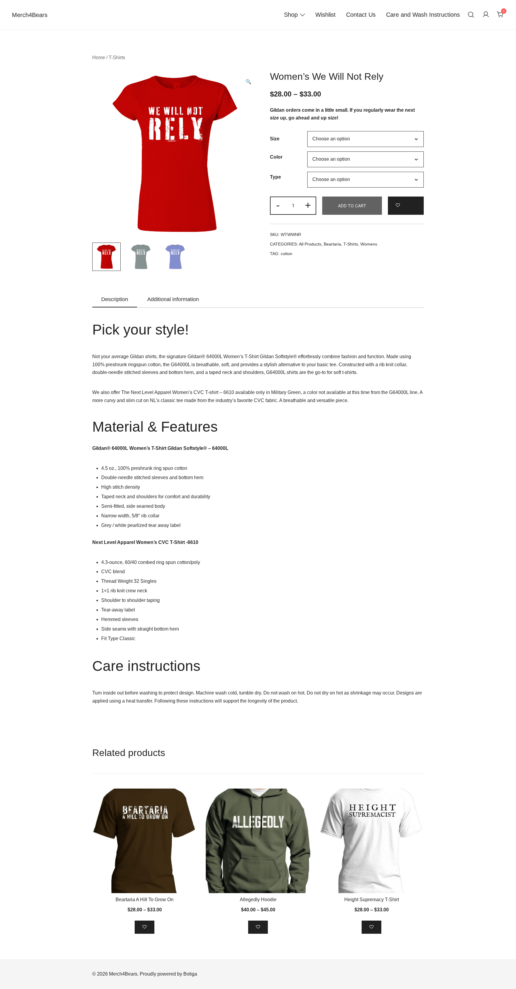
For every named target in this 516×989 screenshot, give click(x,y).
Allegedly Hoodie (258, 899)
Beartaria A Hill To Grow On (144, 899)
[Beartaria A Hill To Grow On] (144, 841)
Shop (291, 14)
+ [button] (308, 205)
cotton (286, 253)
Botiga (190, 973)
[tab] (114, 299)
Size (275, 138)
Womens (368, 244)
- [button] (278, 205)
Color (276, 157)
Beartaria (332, 244)
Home (98, 57)
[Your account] (485, 15)
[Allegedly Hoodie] (258, 841)
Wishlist (325, 14)
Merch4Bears (29, 15)
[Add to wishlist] (406, 206)
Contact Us (361, 14)
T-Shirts (117, 57)
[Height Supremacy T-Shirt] (371, 841)
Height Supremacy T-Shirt (371, 899)
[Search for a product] (471, 15)
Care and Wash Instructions (423, 14)
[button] (248, 82)
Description (114, 299)
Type (275, 177)
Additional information (173, 299)
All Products (310, 244)
